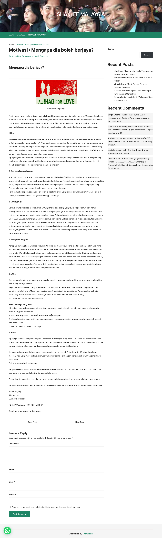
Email (12, 482)
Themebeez (88, 533)
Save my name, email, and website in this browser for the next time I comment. (46, 507)
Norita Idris (16, 56)
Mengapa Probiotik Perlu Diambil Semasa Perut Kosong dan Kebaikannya (130, 165)
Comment (14, 443)
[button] (7, 530)
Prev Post (32, 422)
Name (12, 469)
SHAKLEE (21, 34)
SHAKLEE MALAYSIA (81, 14)
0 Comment (43, 56)
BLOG (11, 34)
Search (111, 49)
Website (12, 494)
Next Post (80, 422)
